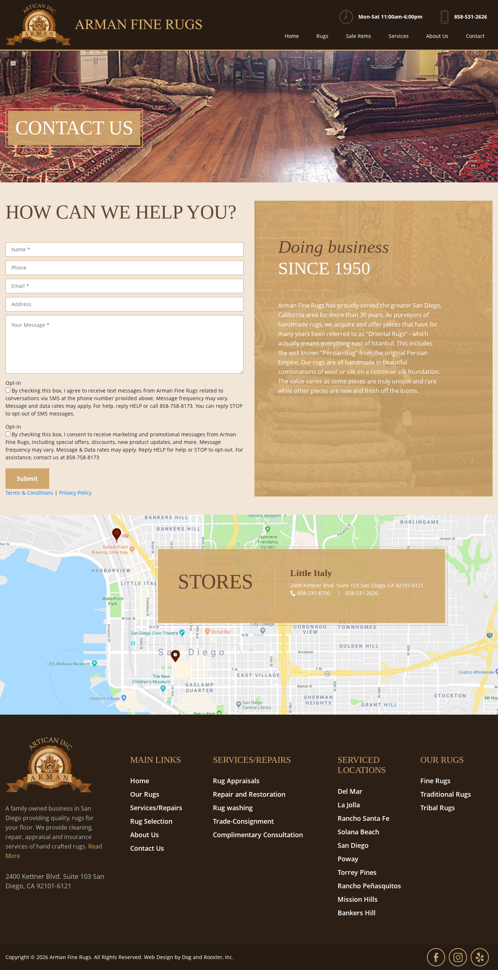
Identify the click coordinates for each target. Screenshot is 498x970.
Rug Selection (151, 821)
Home (292, 35)
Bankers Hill (357, 912)
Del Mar (350, 791)
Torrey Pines (357, 872)
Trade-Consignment (243, 821)
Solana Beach (358, 831)
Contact (475, 35)
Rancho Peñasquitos (369, 885)
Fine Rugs (435, 780)
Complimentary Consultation (258, 834)
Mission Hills (358, 899)
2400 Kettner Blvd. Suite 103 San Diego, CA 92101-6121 (357, 585)
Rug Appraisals (236, 780)
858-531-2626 (470, 16)
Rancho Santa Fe (363, 818)
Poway (348, 858)
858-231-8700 (313, 593)
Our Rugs (144, 794)
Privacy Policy (75, 492)
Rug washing (233, 807)
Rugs (322, 35)
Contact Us (147, 848)
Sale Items (358, 35)
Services (399, 35)
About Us (437, 35)
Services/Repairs (156, 807)
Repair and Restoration (249, 794)
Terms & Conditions (29, 492)
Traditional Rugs (445, 794)
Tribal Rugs (437, 807)
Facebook (436, 957)
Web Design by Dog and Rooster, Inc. (189, 957)
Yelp (480, 957)
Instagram (458, 957)
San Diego (353, 845)
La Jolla (349, 804)
